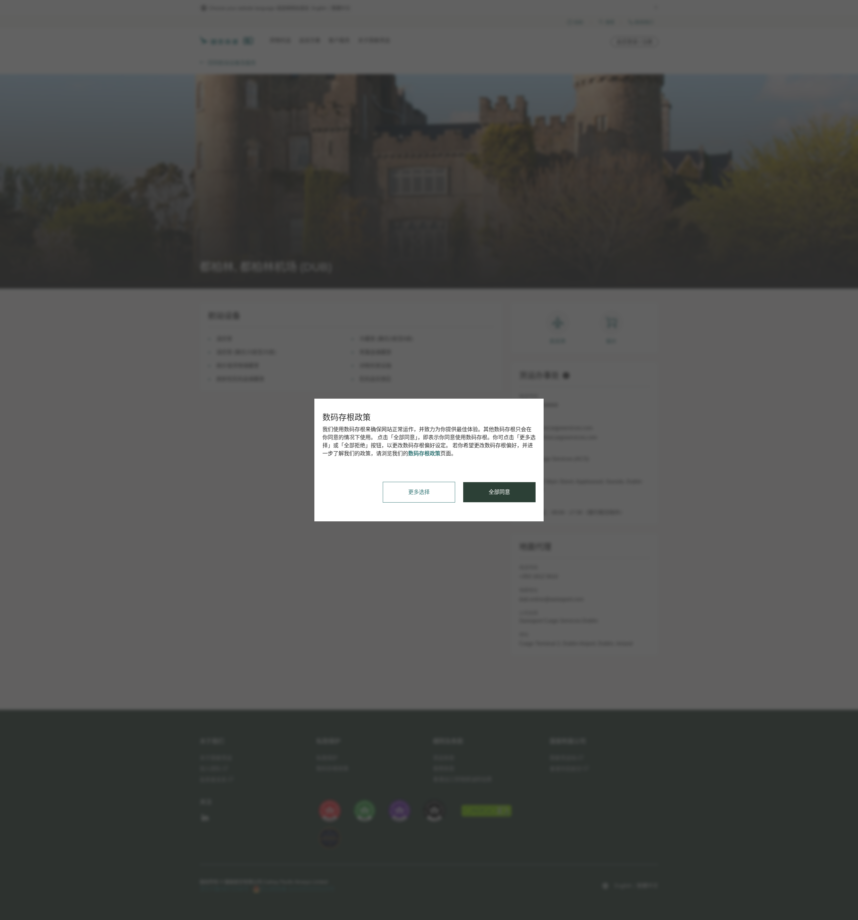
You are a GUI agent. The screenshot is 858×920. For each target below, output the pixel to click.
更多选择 (419, 492)
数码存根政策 (424, 453)
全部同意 (499, 492)
